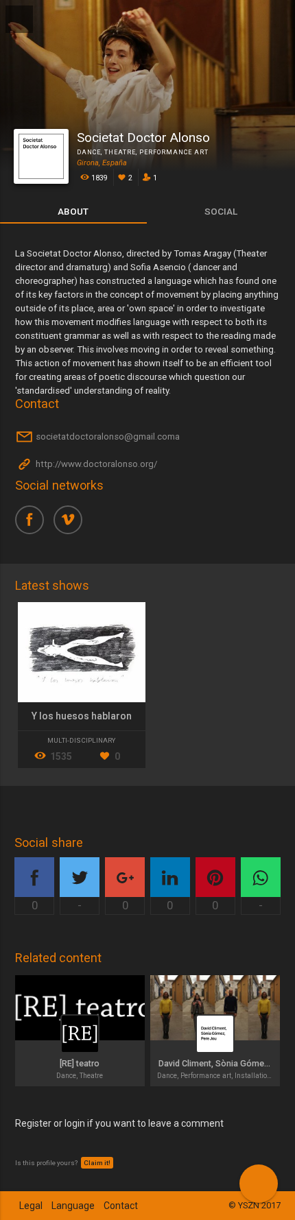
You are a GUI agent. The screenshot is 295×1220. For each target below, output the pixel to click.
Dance (89, 152)
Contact (121, 1205)
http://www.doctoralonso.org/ (95, 464)
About (73, 211)
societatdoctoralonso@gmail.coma (107, 437)
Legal (31, 1205)
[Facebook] (34, 524)
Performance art (174, 152)
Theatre (120, 152)
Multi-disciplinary (81, 740)
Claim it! (97, 1163)
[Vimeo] (73, 524)
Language (73, 1205)
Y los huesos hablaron (82, 715)
